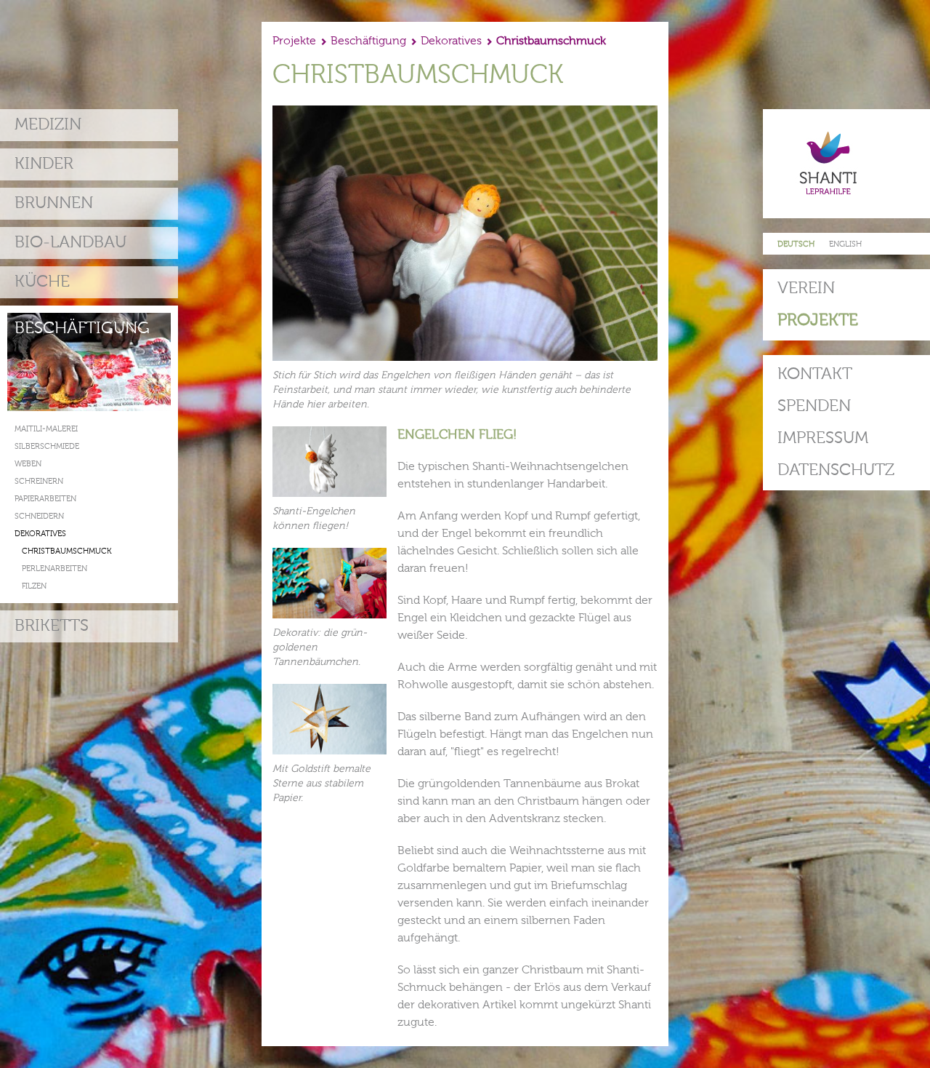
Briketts (52, 626)
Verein (806, 288)
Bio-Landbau (70, 242)
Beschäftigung (82, 328)
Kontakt (814, 374)
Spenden (814, 406)
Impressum (822, 438)
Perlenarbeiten (54, 569)
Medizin (48, 124)
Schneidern (39, 517)
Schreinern (39, 482)
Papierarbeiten (45, 499)
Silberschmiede (47, 447)
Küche (42, 282)
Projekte (817, 320)
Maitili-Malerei (46, 430)
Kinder (44, 164)
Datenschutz (835, 470)
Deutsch (795, 245)
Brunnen (54, 203)
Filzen (34, 587)
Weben (28, 465)
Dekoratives (40, 534)
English (845, 245)
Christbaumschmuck (66, 552)
